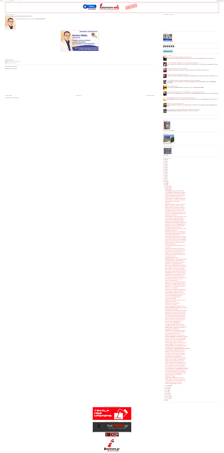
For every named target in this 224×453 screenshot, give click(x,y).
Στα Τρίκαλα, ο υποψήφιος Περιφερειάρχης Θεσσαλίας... (175, 213)
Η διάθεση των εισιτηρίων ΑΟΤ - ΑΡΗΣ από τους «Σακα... (175, 306)
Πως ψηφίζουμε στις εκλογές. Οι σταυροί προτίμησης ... (175, 225)
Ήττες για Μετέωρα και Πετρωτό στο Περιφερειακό (174, 319)
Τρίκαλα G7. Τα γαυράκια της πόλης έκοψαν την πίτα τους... (177, 74)
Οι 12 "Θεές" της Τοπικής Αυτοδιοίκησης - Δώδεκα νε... (175, 221)
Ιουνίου (166, 390)
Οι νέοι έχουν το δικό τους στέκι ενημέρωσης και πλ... (174, 275)
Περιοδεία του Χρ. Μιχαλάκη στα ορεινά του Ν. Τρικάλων (175, 240)
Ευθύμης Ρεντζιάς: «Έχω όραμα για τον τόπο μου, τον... (175, 248)
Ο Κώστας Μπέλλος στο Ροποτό (171, 215)
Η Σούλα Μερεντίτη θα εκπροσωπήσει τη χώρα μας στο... (175, 315)
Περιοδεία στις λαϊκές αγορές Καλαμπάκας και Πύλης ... (175, 354)
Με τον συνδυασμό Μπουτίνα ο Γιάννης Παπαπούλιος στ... (175, 363)
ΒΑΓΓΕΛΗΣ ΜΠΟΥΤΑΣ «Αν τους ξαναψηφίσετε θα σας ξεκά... (176, 345)
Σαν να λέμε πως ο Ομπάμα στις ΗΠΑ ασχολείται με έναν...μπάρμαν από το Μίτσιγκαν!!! (182, 62)
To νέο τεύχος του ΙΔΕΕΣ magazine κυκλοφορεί (173, 295)
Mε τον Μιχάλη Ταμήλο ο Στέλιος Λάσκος (172, 333)
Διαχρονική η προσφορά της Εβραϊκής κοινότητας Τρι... (175, 350)
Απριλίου (167, 393)
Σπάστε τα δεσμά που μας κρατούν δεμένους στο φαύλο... (175, 293)
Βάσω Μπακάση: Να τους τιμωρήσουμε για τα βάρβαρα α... (175, 198)
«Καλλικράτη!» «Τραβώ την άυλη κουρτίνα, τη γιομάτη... (175, 271)
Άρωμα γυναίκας (168, 246)
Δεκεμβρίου (167, 186)
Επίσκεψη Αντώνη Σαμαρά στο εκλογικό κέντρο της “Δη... (175, 342)
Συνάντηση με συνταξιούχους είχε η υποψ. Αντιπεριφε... (175, 353)
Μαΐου (166, 391)
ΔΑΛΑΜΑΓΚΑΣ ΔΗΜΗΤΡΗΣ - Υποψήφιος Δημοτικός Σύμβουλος (176, 336)
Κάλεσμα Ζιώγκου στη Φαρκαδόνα (171, 280)
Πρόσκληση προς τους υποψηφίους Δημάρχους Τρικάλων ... (175, 283)
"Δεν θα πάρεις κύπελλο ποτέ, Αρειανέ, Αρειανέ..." (174, 251)
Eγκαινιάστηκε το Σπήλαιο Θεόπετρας (172, 328)
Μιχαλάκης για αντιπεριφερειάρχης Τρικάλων (173, 263)
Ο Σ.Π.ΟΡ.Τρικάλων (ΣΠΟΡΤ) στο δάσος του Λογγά (174, 377)
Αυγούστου (167, 387)
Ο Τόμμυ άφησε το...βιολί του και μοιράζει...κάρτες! (174, 190)
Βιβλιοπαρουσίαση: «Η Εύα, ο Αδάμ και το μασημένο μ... (175, 204)
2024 (165, 162)
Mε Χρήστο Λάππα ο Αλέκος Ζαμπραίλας (172, 303)
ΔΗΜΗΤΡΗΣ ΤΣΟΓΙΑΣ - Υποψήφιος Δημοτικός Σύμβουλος (175, 330)
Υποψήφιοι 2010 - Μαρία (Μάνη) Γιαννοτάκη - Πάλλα (174, 360)
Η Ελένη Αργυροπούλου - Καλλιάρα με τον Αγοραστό (174, 268)
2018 (165, 172)
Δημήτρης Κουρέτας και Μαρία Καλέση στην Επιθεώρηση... (175, 289)
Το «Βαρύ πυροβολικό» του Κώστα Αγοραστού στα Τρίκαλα (176, 216)
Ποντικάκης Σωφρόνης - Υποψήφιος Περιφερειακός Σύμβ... (175, 372)
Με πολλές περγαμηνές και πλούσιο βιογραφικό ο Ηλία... (175, 281)
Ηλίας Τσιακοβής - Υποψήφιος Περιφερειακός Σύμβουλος (175, 233)
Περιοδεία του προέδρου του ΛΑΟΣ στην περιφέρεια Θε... (175, 318)
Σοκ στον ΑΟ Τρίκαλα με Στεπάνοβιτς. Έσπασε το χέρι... (175, 380)
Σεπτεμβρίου (167, 385)
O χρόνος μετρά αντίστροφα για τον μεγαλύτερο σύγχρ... (175, 236)
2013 (165, 180)
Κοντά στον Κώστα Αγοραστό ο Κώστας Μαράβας (174, 218)
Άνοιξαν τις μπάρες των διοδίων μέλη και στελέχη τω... (175, 365)
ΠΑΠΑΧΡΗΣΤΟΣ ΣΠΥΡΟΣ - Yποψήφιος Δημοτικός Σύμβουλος (176, 259)
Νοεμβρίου (167, 187)
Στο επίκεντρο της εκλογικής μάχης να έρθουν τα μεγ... (175, 290)
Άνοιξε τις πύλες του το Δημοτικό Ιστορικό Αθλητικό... (175, 331)
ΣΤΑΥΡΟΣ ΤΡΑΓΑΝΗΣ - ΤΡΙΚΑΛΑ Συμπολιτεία (173, 383)
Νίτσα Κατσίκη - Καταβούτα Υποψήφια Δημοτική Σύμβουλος (176, 310)
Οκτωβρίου (167, 189)
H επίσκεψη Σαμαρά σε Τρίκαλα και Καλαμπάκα (174, 341)
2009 (165, 400)
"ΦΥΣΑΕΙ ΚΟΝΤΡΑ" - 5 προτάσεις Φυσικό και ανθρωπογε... (175, 272)
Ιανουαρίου (167, 398)
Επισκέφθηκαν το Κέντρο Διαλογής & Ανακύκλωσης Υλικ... (175, 262)
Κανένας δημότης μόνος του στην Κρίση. (172, 201)
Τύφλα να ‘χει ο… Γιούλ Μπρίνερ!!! (171, 287)
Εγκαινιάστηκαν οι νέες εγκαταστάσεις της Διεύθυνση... (175, 269)
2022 (165, 165)
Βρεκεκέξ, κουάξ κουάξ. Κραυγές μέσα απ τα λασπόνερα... (176, 68)
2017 (165, 173)
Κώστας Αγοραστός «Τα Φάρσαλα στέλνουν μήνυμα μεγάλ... (176, 277)
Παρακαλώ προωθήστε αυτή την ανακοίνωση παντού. (174, 344)
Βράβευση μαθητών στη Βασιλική (171, 230)
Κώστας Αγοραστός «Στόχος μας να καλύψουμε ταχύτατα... (176, 266)
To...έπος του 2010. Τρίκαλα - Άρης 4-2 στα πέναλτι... (174, 260)
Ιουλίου (166, 388)
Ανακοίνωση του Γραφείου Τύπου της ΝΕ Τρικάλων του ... (175, 245)
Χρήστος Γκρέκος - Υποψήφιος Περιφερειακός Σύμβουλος (175, 265)
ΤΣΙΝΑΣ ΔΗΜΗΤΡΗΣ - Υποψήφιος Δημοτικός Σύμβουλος (175, 192)
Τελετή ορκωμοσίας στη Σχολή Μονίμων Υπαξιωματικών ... (175, 369)
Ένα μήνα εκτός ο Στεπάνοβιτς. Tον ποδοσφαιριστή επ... (175, 359)
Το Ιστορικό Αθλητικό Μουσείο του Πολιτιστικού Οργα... (175, 195)
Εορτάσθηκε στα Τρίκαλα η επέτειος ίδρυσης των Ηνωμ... (175, 325)
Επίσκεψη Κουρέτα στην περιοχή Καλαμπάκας (173, 356)
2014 (165, 178)
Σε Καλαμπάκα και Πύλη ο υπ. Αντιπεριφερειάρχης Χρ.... (175, 371)
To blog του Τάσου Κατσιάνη (170, 243)
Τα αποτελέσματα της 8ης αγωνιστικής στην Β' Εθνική (175, 193)
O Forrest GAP (167, 202)
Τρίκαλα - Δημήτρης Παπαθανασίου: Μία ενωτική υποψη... (175, 237)
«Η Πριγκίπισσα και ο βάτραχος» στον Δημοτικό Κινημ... (175, 231)
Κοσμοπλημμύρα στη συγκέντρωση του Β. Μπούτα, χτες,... (175, 274)
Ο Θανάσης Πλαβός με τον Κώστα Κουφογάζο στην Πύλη (18, 16)
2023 (165, 164)
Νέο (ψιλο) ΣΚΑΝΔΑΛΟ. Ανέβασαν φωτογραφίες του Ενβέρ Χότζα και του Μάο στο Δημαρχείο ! (183, 80)
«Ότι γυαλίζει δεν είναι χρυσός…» (171, 304)
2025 (165, 161)
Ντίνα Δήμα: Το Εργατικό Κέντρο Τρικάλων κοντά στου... (175, 211)
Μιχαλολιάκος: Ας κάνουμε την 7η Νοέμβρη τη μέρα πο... (175, 224)
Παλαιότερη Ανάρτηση (150, 95)
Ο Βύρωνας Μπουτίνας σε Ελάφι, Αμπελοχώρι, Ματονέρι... (175, 357)
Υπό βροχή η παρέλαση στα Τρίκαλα (171, 257)
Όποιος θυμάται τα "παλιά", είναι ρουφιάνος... (173, 382)
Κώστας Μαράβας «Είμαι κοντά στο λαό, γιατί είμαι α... (175, 366)
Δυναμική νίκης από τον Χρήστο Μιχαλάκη (173, 321)
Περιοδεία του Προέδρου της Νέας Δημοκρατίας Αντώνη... (175, 362)
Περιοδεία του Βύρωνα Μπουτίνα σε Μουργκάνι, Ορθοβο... (175, 337)
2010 (165, 184)
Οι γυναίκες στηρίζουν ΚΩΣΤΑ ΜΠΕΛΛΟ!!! (172, 322)
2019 (165, 170)
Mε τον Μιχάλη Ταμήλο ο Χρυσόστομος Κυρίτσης (174, 278)
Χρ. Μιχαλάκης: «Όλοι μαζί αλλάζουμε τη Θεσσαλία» (175, 334)
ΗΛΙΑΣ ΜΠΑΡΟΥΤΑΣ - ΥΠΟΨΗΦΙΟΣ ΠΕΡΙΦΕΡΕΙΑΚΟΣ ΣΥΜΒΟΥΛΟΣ (177, 348)
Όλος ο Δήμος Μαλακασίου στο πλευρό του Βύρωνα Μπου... (175, 228)
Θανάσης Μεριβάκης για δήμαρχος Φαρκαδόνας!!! (174, 292)
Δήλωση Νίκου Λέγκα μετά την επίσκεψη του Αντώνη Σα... (175, 312)
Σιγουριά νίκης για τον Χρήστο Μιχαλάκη (172, 297)
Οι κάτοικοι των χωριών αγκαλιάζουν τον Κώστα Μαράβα (175, 239)
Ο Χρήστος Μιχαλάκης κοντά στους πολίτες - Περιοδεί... (175, 207)
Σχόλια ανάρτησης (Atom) (14, 97)
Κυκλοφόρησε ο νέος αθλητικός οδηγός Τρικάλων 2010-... (175, 208)
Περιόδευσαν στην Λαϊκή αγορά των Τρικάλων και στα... (175, 300)
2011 (165, 183)
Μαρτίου (167, 394)
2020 (165, 169)
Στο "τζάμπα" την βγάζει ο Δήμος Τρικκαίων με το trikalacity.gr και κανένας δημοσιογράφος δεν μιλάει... (185, 91)
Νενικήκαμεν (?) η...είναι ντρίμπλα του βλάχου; (175, 103)
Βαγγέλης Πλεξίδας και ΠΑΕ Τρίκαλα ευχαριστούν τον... (175, 254)
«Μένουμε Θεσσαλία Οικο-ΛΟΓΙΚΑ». (171, 309)
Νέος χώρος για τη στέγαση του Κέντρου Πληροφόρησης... (175, 339)
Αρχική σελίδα (79, 95)
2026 (165, 159)
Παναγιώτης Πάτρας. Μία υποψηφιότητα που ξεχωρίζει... (175, 249)
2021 (165, 167)
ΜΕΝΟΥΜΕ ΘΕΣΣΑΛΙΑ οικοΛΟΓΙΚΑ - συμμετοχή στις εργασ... (176, 222)
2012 (165, 181)
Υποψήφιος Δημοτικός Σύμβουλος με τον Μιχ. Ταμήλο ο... (175, 378)
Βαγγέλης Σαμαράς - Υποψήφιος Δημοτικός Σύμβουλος (175, 219)
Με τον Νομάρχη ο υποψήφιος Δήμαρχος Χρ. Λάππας (174, 324)
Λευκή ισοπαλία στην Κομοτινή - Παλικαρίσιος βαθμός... (175, 316)
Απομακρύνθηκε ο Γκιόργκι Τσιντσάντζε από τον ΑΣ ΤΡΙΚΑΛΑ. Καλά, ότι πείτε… (181, 97)
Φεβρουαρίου (167, 396)
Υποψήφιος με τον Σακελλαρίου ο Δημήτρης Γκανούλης (175, 252)
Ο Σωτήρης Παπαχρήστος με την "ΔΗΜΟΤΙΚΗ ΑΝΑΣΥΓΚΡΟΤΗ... (176, 368)
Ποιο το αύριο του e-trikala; (170, 256)
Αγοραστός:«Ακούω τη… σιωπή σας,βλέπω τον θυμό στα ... (175, 199)
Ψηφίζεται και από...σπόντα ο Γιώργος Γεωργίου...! (174, 205)
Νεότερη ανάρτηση (8, 95)
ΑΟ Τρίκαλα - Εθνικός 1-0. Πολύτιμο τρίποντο (173, 196)
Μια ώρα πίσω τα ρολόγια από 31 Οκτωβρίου (173, 374)
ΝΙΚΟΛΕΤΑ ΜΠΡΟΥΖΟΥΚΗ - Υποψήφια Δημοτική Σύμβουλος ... (176, 307)
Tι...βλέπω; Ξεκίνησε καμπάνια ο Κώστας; (172, 234)
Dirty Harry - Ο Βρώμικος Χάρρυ (172, 86)
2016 (165, 175)
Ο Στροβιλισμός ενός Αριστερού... (171, 301)
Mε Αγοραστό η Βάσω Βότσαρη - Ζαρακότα (173, 227)
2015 (165, 176)
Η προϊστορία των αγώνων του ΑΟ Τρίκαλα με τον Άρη (175, 286)
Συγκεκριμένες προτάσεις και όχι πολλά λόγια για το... (175, 347)
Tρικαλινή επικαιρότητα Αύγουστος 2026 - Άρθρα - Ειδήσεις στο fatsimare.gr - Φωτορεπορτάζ (183, 109)
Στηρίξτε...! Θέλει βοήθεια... (170, 375)
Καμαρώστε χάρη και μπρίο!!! (170, 298)
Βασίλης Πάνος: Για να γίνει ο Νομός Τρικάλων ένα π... (175, 242)
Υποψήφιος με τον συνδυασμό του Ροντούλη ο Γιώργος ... (175, 351)
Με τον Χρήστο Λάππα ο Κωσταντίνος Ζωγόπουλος (174, 210)
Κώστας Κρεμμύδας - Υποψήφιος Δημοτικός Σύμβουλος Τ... (175, 284)
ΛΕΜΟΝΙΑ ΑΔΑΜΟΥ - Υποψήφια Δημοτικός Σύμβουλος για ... (176, 327)
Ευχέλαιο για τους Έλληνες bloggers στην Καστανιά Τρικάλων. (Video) (179, 57)
